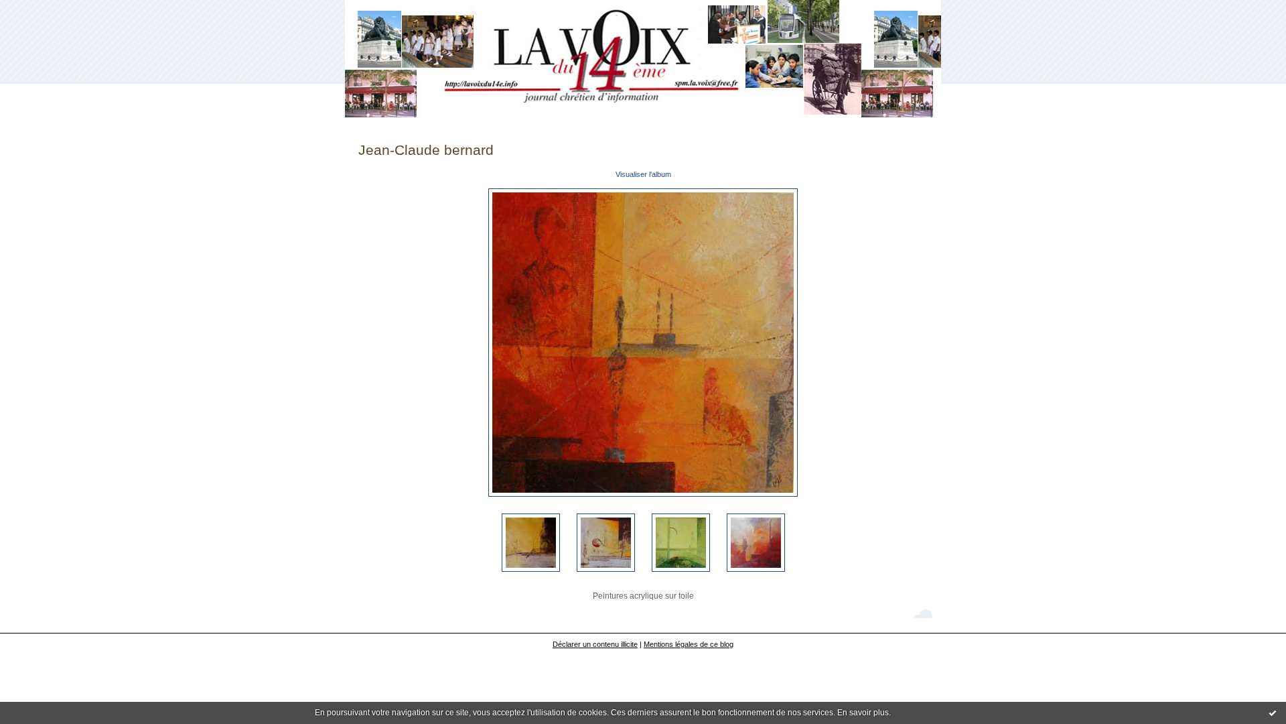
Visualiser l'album (643, 174)
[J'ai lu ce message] (1272, 712)
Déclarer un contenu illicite (595, 644)
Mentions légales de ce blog (688, 644)
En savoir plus (863, 712)
